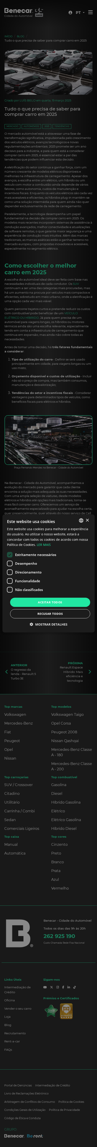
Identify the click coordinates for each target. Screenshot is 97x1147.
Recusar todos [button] (50, 614)
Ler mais (44, 544)
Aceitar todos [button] (50, 602)
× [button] (87, 520)
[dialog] (48, 573)
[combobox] (81, 520)
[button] (48, 624)
